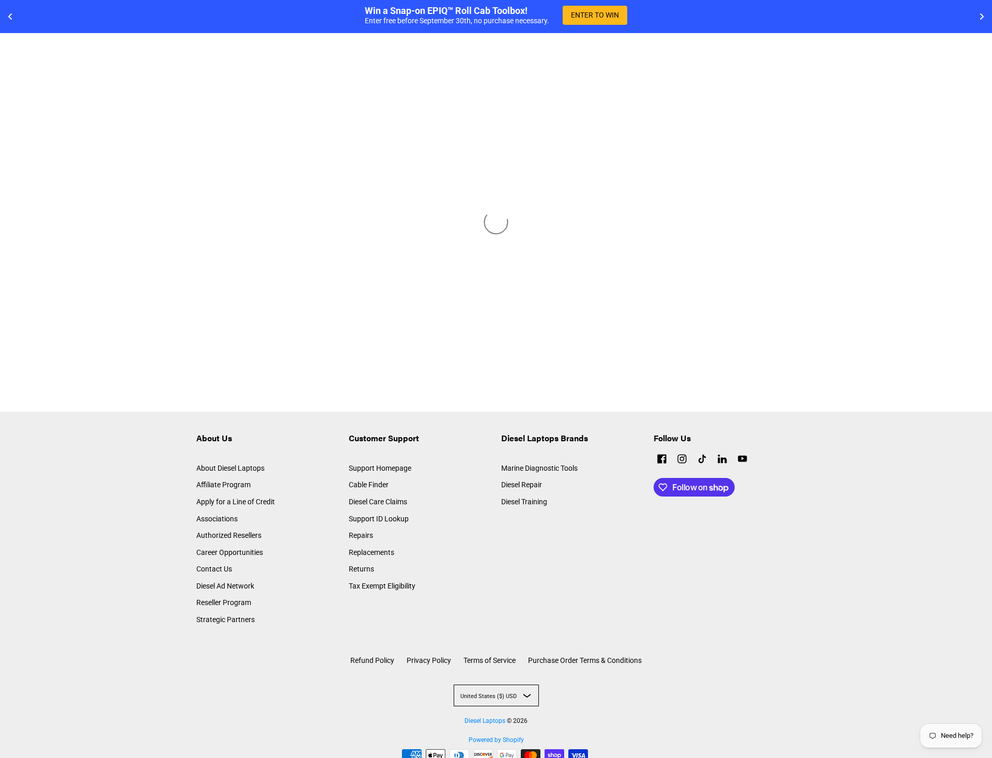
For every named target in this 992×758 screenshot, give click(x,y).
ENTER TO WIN (595, 15)
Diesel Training (524, 502)
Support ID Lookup (379, 519)
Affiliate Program (223, 485)
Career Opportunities (229, 552)
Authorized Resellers (228, 535)
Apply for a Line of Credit (235, 502)
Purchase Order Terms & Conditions (585, 660)
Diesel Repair (521, 485)
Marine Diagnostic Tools (539, 468)
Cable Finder (369, 485)
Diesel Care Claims (378, 502)
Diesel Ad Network (225, 586)
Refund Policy (372, 660)
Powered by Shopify (496, 740)
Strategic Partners (225, 619)
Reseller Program (223, 602)
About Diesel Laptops (230, 468)
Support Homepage (380, 468)
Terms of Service (489, 660)
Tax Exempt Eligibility (382, 586)
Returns (361, 569)
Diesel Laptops (484, 720)
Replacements (371, 552)
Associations (217, 519)
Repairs (361, 535)
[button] (662, 460)
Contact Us (214, 569)
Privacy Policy (429, 660)
